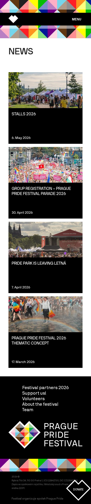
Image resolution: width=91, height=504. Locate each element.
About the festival (40, 404)
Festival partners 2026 (45, 387)
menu (76, 19)
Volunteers (33, 398)
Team (27, 409)
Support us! (34, 392)
